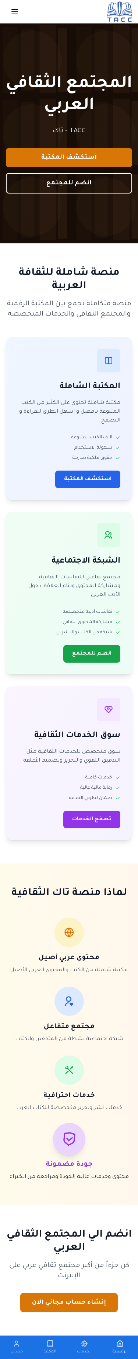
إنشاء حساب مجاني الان (69, 1302)
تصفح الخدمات (92, 819)
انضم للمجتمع (69, 183)
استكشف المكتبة (69, 157)
